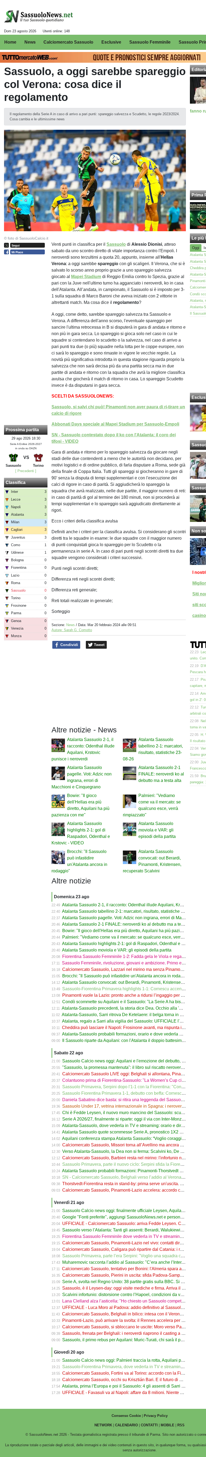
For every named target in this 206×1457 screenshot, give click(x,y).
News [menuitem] (30, 42)
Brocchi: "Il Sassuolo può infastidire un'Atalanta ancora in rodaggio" (126, 976)
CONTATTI (149, 1425)
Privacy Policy (156, 1416)
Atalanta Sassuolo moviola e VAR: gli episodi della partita (157, 830)
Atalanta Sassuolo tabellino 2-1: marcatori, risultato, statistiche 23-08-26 (130, 911)
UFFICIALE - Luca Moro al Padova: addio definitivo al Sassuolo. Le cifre (130, 1307)
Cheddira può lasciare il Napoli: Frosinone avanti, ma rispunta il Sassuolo (132, 1027)
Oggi (195, 248)
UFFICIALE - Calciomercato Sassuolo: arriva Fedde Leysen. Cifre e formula (134, 1223)
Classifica (15, 482)
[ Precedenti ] (25, 471)
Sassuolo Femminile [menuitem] (150, 42)
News (70, 625)
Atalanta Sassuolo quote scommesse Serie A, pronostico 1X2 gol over (128, 1132)
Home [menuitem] (10, 42)
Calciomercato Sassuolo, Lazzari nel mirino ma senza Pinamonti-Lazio (129, 969)
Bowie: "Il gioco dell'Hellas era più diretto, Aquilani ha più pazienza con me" (134, 930)
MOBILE (167, 1425)
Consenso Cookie (126, 1416)
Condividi (68, 645)
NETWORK (103, 1425)
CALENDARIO (126, 1425)
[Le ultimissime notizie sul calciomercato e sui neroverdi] (38, 16)
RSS (181, 1425)
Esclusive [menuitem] (111, 42)
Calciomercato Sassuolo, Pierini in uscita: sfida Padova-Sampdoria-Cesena (134, 1275)
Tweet (99, 645)
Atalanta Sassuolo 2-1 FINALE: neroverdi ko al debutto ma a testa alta (161, 774)
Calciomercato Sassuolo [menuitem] (68, 42)
